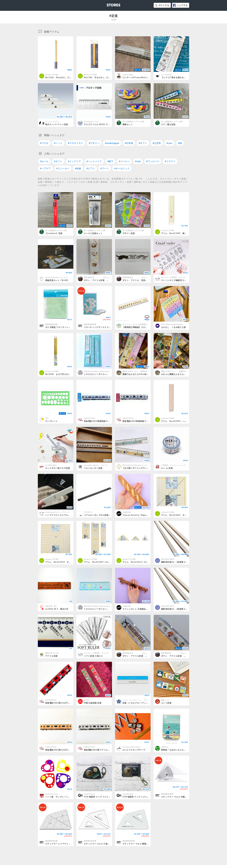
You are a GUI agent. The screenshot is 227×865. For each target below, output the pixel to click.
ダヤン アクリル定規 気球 (174, 656)
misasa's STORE (52, 75)
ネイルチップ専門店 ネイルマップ (175, 277)
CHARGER (126, 512)
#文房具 (157, 143)
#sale (138, 161)
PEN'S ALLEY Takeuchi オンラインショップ (139, 465)
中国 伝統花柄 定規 (92, 703)
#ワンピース (152, 161)
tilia (46, 418)
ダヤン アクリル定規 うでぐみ (137, 656)
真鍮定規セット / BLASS (56, 280)
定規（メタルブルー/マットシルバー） (140, 703)
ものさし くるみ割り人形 (173, 327)
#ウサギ (44, 143)
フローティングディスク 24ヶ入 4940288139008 (107, 327)
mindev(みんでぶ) (91, 121)
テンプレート (51, 421)
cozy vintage (127, 75)
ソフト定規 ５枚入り (93, 656)
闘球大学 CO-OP (51, 653)
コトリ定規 (166, 703)
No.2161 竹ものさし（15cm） (99, 77)
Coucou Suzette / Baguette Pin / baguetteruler (146, 515)
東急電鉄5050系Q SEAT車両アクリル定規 (65, 703)
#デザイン (94, 143)
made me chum (51, 794)
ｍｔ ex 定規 (167, 468)
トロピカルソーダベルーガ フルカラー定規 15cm (108, 609)
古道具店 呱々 (51, 606)
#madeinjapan (112, 143)
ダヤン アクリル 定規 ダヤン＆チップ (142, 280)
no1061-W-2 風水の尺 (57, 609)
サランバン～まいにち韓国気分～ (135, 324)
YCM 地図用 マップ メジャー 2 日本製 (101, 796)
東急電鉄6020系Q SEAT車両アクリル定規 (65, 750)
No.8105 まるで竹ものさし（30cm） (63, 374)
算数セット (127, 124)
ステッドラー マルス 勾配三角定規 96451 (180, 796)
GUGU (86, 700)
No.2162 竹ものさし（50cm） (60, 77)
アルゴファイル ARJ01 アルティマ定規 (102, 124)
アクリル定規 (51, 656)
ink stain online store (131, 747)
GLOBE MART (51, 465)
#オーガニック (122, 168)
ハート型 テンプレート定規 (58, 796)
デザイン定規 (128, 233)
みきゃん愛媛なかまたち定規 (174, 374)
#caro (169, 143)
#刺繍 (78, 168)
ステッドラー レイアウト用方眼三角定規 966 (66, 843)
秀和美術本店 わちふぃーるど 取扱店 (105, 277)
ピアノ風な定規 (168, 124)
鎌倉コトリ (165, 700)
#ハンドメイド (94, 161)
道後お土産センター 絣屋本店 (134, 371)
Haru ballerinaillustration (172, 324)
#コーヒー (124, 161)
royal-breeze (89, 794)
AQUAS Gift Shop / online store (97, 371)
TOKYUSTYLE (89, 418)
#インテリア (74, 161)
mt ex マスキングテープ (133, 750)
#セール (44, 161)
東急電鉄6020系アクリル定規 (98, 750)
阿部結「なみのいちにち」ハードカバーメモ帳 (182, 750)
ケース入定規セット (93, 233)
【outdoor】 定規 (54, 233)
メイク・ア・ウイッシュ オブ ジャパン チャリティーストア (147, 700)
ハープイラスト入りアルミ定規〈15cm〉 (64, 515)
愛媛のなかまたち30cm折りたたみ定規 (140, 374)
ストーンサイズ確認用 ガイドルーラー (179, 280)
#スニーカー (62, 168)
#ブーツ (104, 168)
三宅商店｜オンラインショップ (173, 465)
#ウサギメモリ (75, 143)
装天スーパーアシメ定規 (56, 124)
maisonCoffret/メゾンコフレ (57, 277)
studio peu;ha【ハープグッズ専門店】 (60, 512)
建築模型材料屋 (51, 324)
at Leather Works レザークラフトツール (101, 465)
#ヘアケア (45, 168)
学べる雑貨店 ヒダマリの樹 (133, 121)
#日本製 (129, 143)
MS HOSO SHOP (167, 559)
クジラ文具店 (166, 75)
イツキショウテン (52, 121)
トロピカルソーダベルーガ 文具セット (102, 374)
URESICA (164, 747)
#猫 (180, 143)
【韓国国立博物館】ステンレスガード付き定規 (144, 327)
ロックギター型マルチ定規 (57, 468)
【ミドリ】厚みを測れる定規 (174, 77)
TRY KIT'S (88, 512)
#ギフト (143, 143)
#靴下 (110, 161)
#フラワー (170, 161)
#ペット (58, 143)
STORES (108, 4)
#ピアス (90, 168)
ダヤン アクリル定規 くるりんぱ (100, 280)
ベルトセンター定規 (93, 468)
